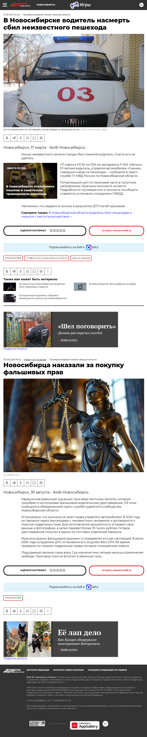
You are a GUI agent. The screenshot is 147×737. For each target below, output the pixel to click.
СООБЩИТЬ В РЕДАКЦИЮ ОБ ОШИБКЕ (107, 670)
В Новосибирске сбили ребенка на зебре (112, 284)
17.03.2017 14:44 (11, 14)
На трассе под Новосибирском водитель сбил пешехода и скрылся (42, 285)
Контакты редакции (38, 670)
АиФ (104, 129)
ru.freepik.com (11, 474)
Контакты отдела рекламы (68, 670)
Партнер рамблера (57, 723)
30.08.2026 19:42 (12, 359)
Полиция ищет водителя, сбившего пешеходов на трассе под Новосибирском (43, 297)
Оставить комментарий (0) (116, 231)
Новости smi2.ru (15, 348)
